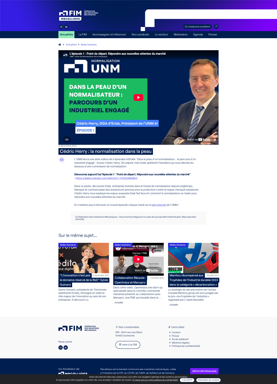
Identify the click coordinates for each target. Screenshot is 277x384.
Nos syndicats (140, 34)
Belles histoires (89, 45)
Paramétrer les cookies (208, 380)
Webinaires (181, 34)
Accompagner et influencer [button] (109, 34)
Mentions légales (181, 343)
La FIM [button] (83, 34)
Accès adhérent (180, 339)
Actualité (119, 303)
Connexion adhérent (198, 27)
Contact (176, 332)
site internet (159, 205)
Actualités (66, 34)
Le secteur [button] (161, 34)
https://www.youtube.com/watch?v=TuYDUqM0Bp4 (106, 178)
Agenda (198, 34)
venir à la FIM (129, 345)
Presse (212, 34)
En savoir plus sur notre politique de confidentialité (155, 380)
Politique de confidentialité (186, 346)
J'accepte (187, 380)
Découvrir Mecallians (204, 371)
